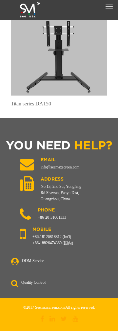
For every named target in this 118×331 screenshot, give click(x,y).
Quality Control (33, 282)
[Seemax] (29, 9)
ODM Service (33, 260)
